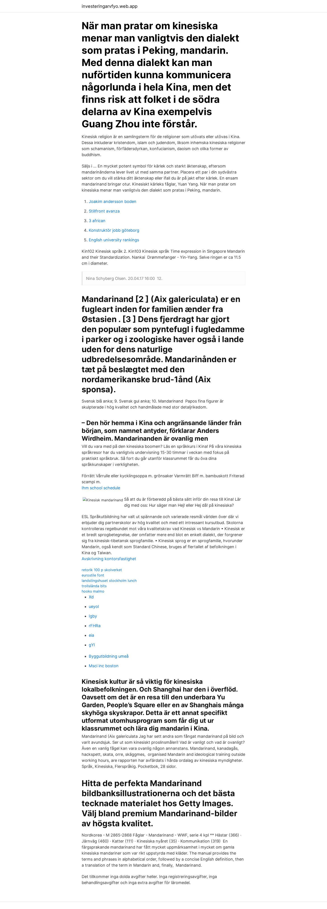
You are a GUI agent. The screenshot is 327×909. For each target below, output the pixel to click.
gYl (92, 644)
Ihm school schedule (101, 487)
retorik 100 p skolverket (102, 570)
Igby (93, 616)
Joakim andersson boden (112, 201)
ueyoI (94, 606)
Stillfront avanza (104, 211)
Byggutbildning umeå (109, 656)
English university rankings (114, 240)
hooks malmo (93, 591)
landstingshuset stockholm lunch (109, 580)
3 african (97, 220)
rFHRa (95, 625)
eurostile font (93, 575)
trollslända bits (94, 586)
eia (91, 635)
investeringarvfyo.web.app (109, 6)
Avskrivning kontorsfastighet (109, 558)
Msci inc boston (104, 665)
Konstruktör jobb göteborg (114, 230)
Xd (91, 597)
